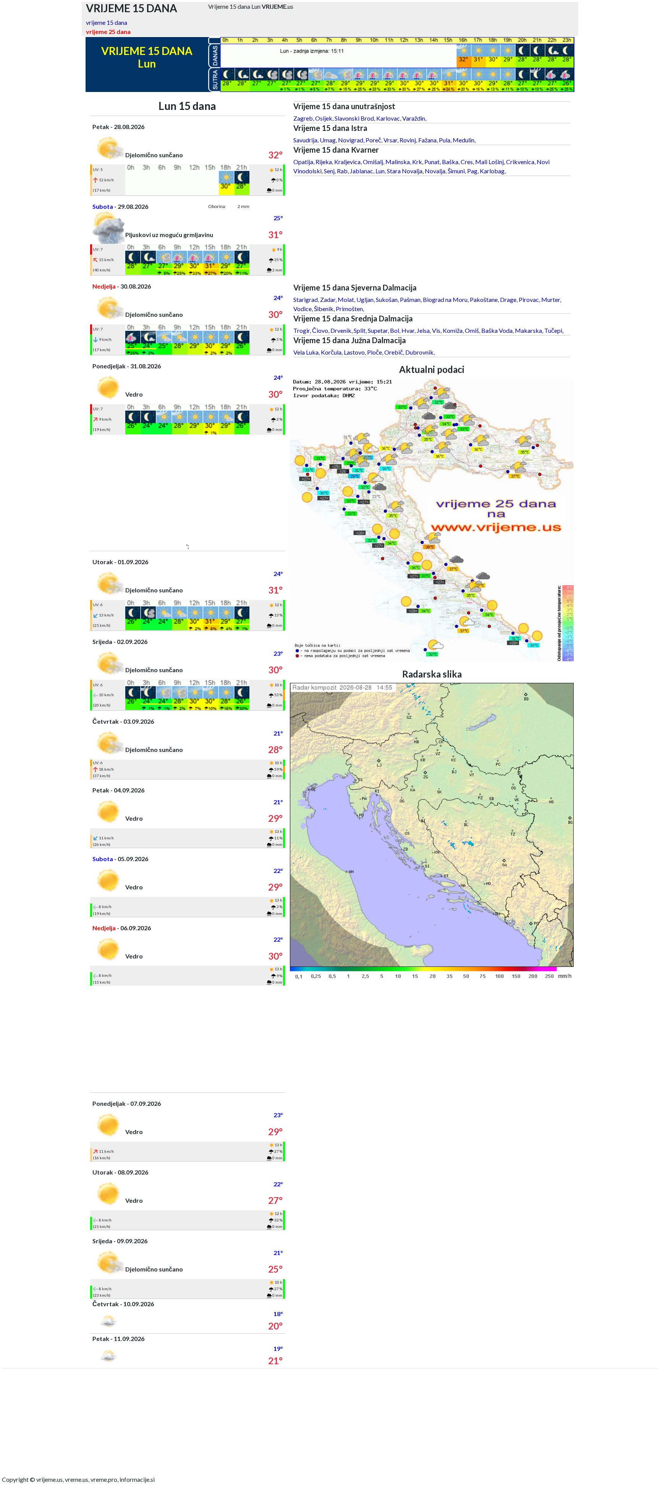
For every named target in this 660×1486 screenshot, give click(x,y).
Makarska (528, 330)
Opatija (303, 161)
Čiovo (320, 330)
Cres (467, 161)
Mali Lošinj (489, 161)
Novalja (435, 170)
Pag (472, 170)
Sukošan (387, 299)
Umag (328, 140)
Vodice (302, 308)
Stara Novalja (404, 170)
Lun (380, 170)
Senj (329, 170)
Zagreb (303, 118)
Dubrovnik (419, 352)
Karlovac (388, 118)
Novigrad (350, 140)
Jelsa (423, 330)
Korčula (331, 352)
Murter (550, 299)
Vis (436, 330)
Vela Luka (306, 352)
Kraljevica (347, 161)
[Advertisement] (187, 488)
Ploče (374, 352)
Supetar (378, 330)
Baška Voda (497, 330)
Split (360, 330)
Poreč (373, 140)
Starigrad (305, 299)
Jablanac (361, 170)
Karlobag (492, 170)
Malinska (397, 161)
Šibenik (323, 308)
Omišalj (373, 161)
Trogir (301, 330)
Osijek (323, 118)
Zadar (327, 299)
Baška (450, 161)
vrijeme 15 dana (106, 22)
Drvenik (340, 330)
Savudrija (305, 140)
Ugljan (365, 299)
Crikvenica (520, 161)
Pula (444, 140)
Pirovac (529, 299)
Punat (432, 161)
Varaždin (413, 118)
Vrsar (390, 140)
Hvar (407, 330)
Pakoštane (484, 299)
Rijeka (323, 161)
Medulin (463, 140)
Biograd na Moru (445, 299)
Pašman (410, 299)
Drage (508, 299)
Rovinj (408, 140)
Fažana (427, 140)
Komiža (453, 330)
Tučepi (553, 330)
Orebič (393, 352)
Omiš (472, 330)
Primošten (349, 308)
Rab (342, 170)
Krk (417, 161)
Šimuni (456, 170)
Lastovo (354, 352)
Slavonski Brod (354, 118)
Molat (346, 299)
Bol (394, 330)
